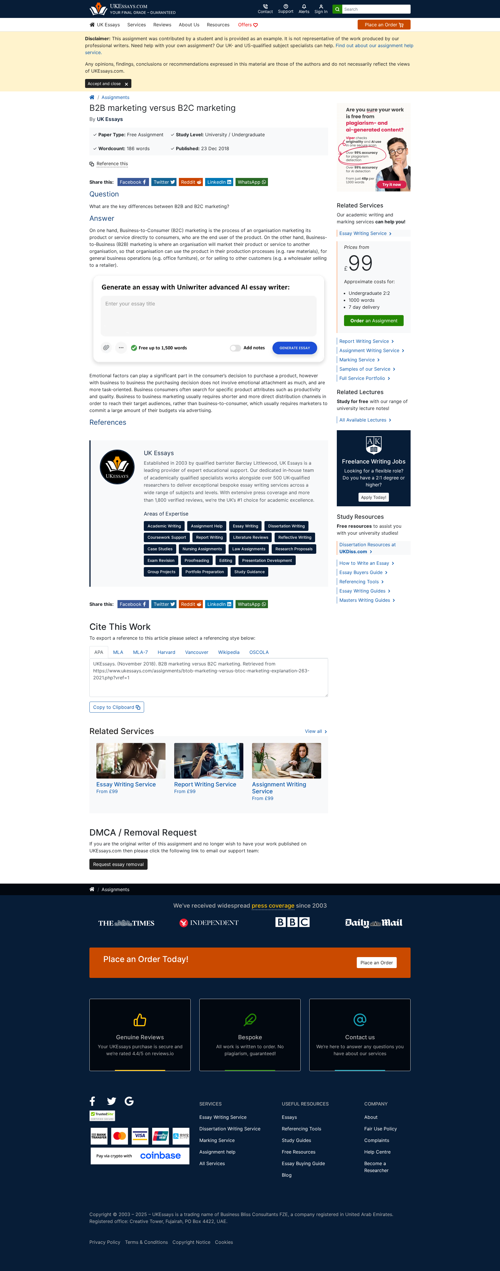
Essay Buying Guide (303, 1163)
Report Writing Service (364, 341)
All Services (212, 1163)
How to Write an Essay (365, 563)
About (371, 1117)
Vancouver (196, 652)
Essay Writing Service (363, 233)
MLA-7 (140, 652)
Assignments (115, 97)
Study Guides (296, 1140)
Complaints (376, 1140)
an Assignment (374, 320)
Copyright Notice (191, 1242)
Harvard (166, 652)
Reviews (162, 24)
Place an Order (382, 24)
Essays (289, 1117)
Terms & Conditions (146, 1242)
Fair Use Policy (380, 1129)
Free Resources (298, 1152)
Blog (287, 1175)
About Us (189, 24)
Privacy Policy (104, 1242)
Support (285, 11)
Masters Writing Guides (365, 600)
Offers (245, 24)
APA (98, 652)
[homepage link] (92, 97)
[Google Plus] (129, 1100)
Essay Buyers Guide (361, 572)
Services (136, 24)
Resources (218, 24)
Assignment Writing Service (370, 350)
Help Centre (377, 1152)
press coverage (273, 905)
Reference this (112, 163)
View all (314, 731)
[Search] (337, 9)
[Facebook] (94, 1100)
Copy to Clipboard (114, 707)
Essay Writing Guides (363, 591)
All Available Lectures (363, 420)
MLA (118, 652)
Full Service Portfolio (363, 378)
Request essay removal (118, 864)
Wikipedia (229, 652)
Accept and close (105, 83)
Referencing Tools (359, 581)
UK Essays (107, 24)
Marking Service (357, 360)
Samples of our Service (365, 369)
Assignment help (217, 1152)
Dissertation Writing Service (229, 1129)
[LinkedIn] (112, 1100)
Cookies (224, 1242)
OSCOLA (259, 652)
